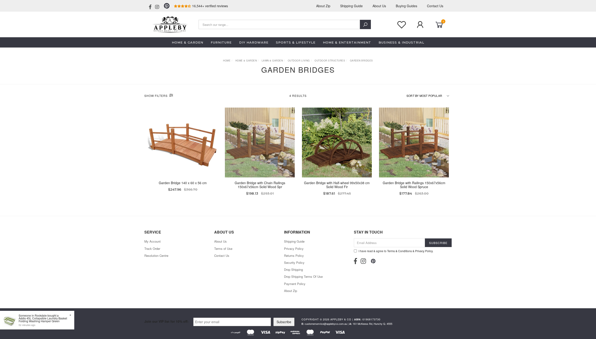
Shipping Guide (351, 5)
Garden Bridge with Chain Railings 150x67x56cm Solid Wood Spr (260, 184)
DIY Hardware (253, 42)
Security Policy (294, 262)
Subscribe (284, 321)
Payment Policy (294, 283)
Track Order (152, 248)
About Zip (323, 5)
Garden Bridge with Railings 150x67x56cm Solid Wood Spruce (414, 184)
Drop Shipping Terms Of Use (303, 276)
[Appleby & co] (169, 24)
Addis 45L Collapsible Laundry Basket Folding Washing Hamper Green (43, 319)
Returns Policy (294, 255)
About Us (379, 5)
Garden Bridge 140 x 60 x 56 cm (183, 182)
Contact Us (435, 5)
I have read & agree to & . (396, 251)
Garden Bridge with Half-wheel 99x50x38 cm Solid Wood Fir (337, 184)
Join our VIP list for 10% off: (166, 321)
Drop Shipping (293, 269)
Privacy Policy (294, 248)
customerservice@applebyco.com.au (326, 323)
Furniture (221, 42)
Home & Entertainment (347, 42)
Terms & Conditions (399, 251)
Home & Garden (187, 42)
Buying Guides (406, 5)
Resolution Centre (156, 255)
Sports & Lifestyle (295, 42)
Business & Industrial (401, 42)
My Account (152, 241)
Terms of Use (223, 248)
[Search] (365, 24)
